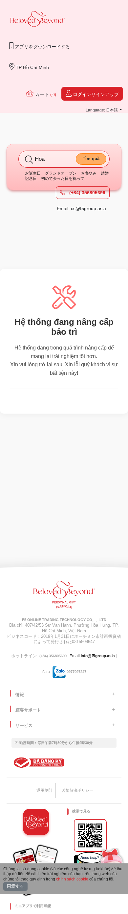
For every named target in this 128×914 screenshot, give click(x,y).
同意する (15, 886)
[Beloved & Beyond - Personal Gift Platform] (64, 596)
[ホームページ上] (38, 20)
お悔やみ (88, 173)
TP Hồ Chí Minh (31, 67)
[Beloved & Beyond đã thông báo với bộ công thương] (37, 762)
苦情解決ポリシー (77, 790)
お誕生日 (33, 173)
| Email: (60, 656)
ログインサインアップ (95, 94)
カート (45, 94)
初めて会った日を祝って (62, 178)
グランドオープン (60, 173)
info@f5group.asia (98, 656)
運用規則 (44, 790)
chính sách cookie (72, 879)
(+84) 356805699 (86, 192)
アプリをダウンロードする (41, 46)
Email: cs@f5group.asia (81, 208)
